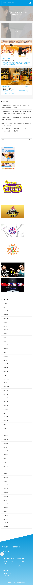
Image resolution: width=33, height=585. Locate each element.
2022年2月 (5, 504)
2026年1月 (5, 330)
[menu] (30, 2)
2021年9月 (5, 523)
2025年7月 (5, 352)
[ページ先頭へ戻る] (2, 554)
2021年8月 (5, 526)
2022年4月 (5, 496)
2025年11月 (6, 337)
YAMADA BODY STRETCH (18, 582)
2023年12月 (6, 424)
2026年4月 (5, 318)
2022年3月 (5, 500)
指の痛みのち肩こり (8, 89)
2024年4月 (5, 409)
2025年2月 (5, 371)
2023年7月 (5, 439)
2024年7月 (5, 398)
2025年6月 (5, 356)
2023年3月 (5, 455)
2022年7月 (5, 485)
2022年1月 (5, 507)
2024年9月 (5, 390)
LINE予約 (6, 575)
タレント (20, 564)
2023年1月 (5, 462)
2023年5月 (5, 447)
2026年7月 (5, 307)
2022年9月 (5, 477)
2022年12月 (6, 466)
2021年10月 (6, 519)
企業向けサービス (8, 564)
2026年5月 (5, 314)
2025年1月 (5, 375)
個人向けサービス (8, 562)
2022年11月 (6, 470)
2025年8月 (5, 348)
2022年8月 (5, 481)
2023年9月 (5, 436)
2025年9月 (5, 345)
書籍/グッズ (21, 566)
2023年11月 (6, 428)
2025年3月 (5, 367)
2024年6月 (5, 401)
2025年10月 (6, 341)
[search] (30, 139)
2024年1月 (5, 420)
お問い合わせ (7, 573)
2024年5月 (5, 405)
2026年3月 (5, 322)
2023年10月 (6, 432)
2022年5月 (5, 492)
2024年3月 (5, 413)
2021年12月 (6, 511)
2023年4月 (5, 451)
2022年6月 (5, 489)
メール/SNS (21, 562)
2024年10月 (6, 386)
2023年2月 (5, 458)
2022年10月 (6, 473)
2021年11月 (5, 515)
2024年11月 (6, 383)
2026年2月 (5, 326)
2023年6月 (5, 443)
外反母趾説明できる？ (8, 60)
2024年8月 (5, 394)
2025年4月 (5, 364)
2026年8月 (5, 303)
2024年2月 (5, 417)
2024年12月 (6, 379)
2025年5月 (5, 360)
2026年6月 (5, 311)
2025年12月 (6, 333)
